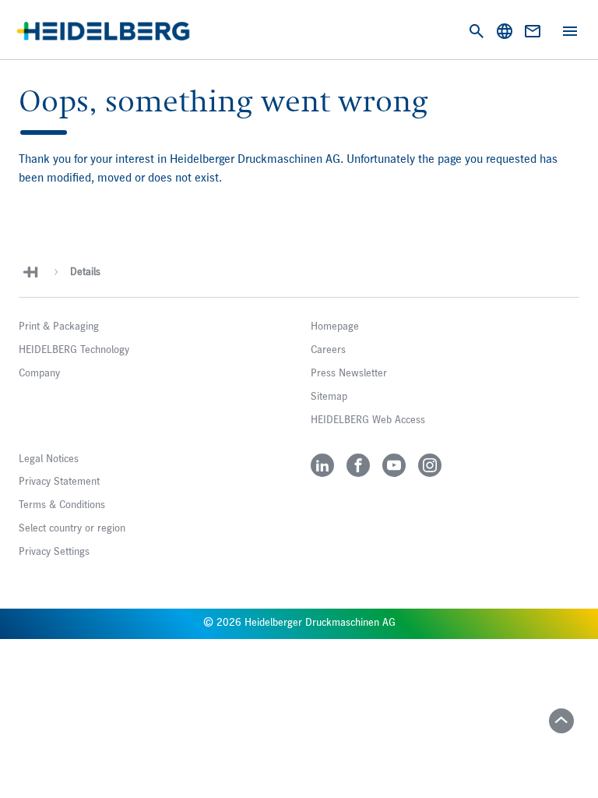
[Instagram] (429, 465)
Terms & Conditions (62, 505)
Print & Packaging (59, 326)
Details (85, 272)
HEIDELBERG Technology (74, 349)
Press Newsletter (349, 373)
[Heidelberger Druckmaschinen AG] (103, 31)
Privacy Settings (54, 551)
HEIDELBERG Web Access (368, 420)
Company (39, 373)
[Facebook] (358, 465)
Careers (328, 349)
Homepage (335, 326)
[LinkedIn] (322, 465)
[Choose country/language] (504, 31)
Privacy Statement (59, 481)
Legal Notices (49, 459)
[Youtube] (394, 465)
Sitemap (329, 396)
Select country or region (72, 528)
